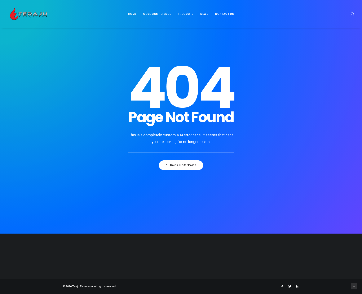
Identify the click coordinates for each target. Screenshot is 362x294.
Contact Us (224, 14)
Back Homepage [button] (183, 165)
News (204, 14)
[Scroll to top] (354, 286)
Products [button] (186, 14)
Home (132, 14)
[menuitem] (132, 14)
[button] (352, 14)
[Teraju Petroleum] (28, 14)
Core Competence (157, 14)
